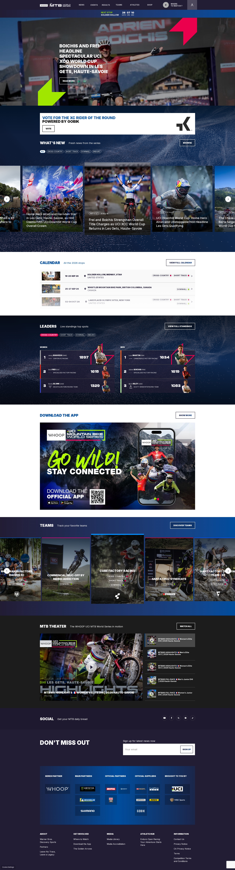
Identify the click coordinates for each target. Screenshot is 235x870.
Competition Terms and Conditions (182, 859)
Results (106, 5)
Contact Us (179, 839)
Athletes (134, 5)
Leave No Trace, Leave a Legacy (47, 853)
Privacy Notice (180, 844)
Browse (187, 143)
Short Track (72, 151)
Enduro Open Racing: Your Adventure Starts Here (150, 842)
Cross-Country (55, 151)
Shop (149, 5)
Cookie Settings (8, 867)
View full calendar (180, 262)
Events (94, 5)
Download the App (82, 844)
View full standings (180, 326)
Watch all (186, 626)
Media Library (113, 839)
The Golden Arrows (82, 848)
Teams (119, 5)
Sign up (186, 749)
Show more (185, 415)
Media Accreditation (116, 844)
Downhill (85, 151)
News (81, 5)
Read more (69, 81)
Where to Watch (81, 839)
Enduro (96, 151)
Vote (48, 128)
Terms (177, 853)
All (42, 151)
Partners (44, 847)
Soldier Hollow (109, 15)
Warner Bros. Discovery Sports (48, 840)
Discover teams (182, 525)
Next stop (106, 12)
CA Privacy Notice (182, 848)
